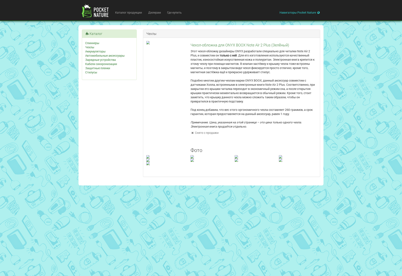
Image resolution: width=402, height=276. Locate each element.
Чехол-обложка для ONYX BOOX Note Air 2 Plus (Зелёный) (240, 44)
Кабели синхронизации (101, 64)
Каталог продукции (128, 12)
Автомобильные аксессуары (105, 55)
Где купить (174, 12)
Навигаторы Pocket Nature (298, 12)
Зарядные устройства (100, 60)
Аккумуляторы (95, 51)
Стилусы (91, 72)
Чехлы (89, 47)
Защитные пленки (97, 68)
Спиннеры (92, 43)
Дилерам (154, 12)
